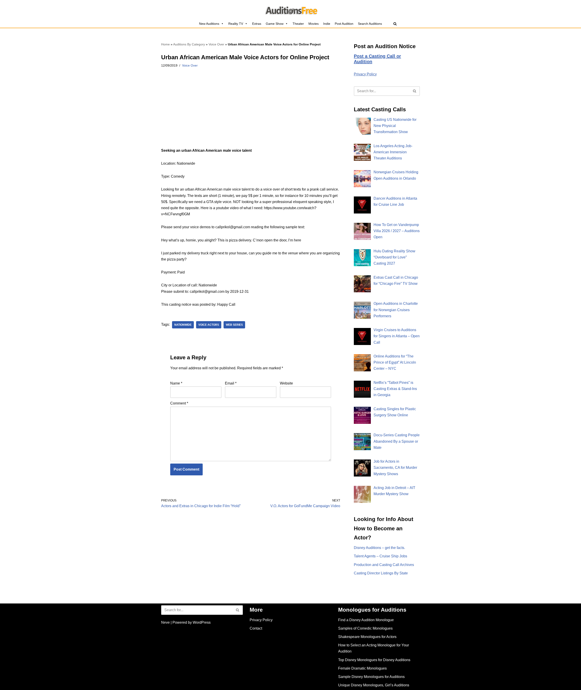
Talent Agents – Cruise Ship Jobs (380, 556)
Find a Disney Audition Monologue (366, 620)
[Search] (395, 23)
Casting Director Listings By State (381, 573)
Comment (179, 403)
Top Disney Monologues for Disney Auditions (374, 660)
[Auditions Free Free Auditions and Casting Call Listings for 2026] (291, 9)
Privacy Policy (365, 74)
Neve (165, 622)
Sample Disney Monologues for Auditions (371, 677)
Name (176, 383)
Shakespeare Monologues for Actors (367, 637)
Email (230, 383)
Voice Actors (208, 324)
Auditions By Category (189, 44)
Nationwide (183, 324)
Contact (256, 628)
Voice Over (216, 44)
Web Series (234, 324)
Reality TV (235, 23)
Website (286, 383)
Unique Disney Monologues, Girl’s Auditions (373, 685)
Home (165, 44)
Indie (326, 23)
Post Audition (344, 23)
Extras (256, 23)
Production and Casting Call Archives (384, 565)
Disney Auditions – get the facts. (379, 548)
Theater (298, 23)
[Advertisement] (250, 114)
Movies (313, 23)
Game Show (274, 23)
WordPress (202, 622)
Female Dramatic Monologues (362, 668)
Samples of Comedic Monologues (365, 628)
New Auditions (209, 23)
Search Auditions (370, 23)
